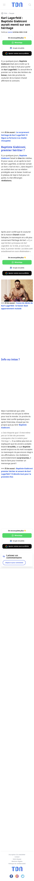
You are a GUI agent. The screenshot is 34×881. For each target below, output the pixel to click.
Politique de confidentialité (17, 863)
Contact (17, 857)
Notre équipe (17, 859)
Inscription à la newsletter (17, 854)
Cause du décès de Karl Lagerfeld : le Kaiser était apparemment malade (17, 306)
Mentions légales (17, 861)
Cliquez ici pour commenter (14, 563)
